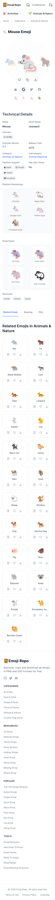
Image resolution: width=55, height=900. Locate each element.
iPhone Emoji (10, 773)
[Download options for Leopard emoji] (46, 406)
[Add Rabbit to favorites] (14, 432)
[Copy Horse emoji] (34, 458)
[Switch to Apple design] (16, 89)
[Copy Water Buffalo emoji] (8, 380)
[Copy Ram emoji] (8, 484)
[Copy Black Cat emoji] (8, 458)
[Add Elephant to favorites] (14, 589)
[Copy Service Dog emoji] (34, 537)
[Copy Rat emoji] (8, 354)
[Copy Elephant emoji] (8, 589)
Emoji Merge (10, 862)
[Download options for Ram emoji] (20, 484)
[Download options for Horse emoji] (46, 458)
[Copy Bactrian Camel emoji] (8, 641)
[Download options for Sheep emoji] (20, 510)
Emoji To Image (11, 857)
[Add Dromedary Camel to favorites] (40, 615)
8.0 (4, 146)
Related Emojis (10, 312)
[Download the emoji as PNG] (35, 80)
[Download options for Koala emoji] (46, 589)
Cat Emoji (8, 823)
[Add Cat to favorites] (40, 432)
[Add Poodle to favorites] (14, 615)
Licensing (45, 894)
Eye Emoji (8, 817)
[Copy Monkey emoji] (34, 510)
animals (17, 299)
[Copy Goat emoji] (34, 484)
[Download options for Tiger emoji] (20, 406)
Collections (38, 4)
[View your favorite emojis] (51, 5)
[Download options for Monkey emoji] (46, 510)
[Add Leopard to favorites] (40, 406)
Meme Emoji (10, 762)
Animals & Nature (12, 156)
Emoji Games (10, 852)
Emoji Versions (11, 747)
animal (7, 299)
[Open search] (28, 5)
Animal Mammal (38, 156)
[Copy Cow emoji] (34, 380)
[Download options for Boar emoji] (46, 563)
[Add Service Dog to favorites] (40, 537)
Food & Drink (10, 697)
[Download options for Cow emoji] (46, 380)
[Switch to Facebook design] (39, 89)
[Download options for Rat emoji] (20, 354)
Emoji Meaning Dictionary (16, 867)
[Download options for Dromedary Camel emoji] (46, 615)
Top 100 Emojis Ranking (16, 787)
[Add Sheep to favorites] (14, 510)
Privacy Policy (29, 894)
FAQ (41, 312)
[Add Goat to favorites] (40, 484)
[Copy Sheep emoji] (8, 510)
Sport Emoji (9, 802)
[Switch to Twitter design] (31, 89)
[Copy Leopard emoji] (34, 406)
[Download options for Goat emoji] (46, 484)
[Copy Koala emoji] (34, 589)
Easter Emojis (10, 792)
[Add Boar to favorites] (40, 563)
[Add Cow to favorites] (40, 380)
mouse (27, 299)
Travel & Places (11, 707)
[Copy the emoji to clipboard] (27, 80)
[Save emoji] (19, 80)
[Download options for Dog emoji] (20, 537)
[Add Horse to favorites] (40, 458)
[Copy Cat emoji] (34, 432)
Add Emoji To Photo (13, 847)
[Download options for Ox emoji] (46, 354)
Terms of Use (12, 894)
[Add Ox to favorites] (40, 354)
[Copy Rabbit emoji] (8, 432)
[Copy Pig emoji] (8, 563)
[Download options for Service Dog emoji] (46, 537)
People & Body (11, 702)
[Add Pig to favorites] (14, 563)
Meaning (28, 312)
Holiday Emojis (11, 752)
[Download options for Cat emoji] (46, 432)
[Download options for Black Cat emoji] (20, 458)
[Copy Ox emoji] (34, 354)
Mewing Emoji (10, 767)
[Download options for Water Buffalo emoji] (20, 380)
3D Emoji (8, 731)
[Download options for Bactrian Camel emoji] (20, 641)
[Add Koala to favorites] (40, 589)
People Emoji (10, 797)
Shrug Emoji (9, 828)
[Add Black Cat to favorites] (14, 458)
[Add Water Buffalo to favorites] (14, 380)
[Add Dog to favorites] (14, 537)
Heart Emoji (9, 757)
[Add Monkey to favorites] (40, 510)
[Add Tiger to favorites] (14, 406)
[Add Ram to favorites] (14, 484)
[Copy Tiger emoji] (8, 406)
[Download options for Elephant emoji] (20, 589)
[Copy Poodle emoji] (8, 615)
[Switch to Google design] (23, 89)
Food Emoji (9, 812)
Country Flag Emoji (13, 717)
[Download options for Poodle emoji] (20, 615)
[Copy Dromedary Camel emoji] (34, 615)
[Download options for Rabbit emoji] (20, 432)
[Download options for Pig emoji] (20, 563)
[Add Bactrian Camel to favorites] (14, 641)
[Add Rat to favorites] (14, 354)
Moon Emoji (9, 807)
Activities (8, 692)
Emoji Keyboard (11, 842)
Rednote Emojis (11, 737)
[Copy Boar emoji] (34, 563)
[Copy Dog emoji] (8, 537)
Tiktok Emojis (10, 742)
